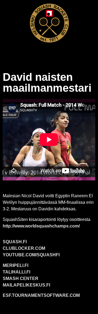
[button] (49, 53)
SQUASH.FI (15, 241)
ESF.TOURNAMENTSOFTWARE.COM (41, 295)
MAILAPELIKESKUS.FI (26, 285)
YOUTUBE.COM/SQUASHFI (31, 255)
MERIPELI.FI (15, 265)
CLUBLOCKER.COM (24, 248)
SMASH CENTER (20, 278)
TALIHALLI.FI (16, 272)
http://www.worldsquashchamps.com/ (41, 226)
